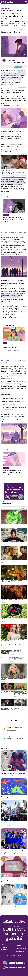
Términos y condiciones (4, 948)
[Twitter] (9, 955)
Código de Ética (20, 951)
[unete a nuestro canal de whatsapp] (14, 491)
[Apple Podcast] (20, 955)
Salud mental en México (6, 503)
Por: (10, 60)
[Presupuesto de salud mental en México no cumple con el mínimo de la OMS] (14, 67)
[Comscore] (14, 962)
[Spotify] (18, 955)
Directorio (18, 945)
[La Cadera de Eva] (7, 2)
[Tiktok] (16, 955)
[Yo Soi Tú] (14, 938)
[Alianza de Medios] (14, 967)
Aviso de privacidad (6, 952)
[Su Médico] (14, 933)
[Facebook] (7, 955)
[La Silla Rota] (14, 929)
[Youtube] (14, 955)
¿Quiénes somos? (5, 944)
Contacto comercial (21, 948)
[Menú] (26, 2)
